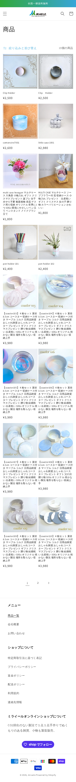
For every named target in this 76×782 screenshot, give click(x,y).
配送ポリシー (16, 684)
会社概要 (13, 624)
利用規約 (13, 693)
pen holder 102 (46, 263)
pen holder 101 (11, 263)
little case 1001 (46, 142)
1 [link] (27, 583)
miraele (32, 775)
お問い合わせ (16, 633)
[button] (5, 13)
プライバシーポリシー (22, 666)
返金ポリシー (16, 675)
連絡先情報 (15, 702)
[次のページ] (48, 583)
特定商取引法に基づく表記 (25, 658)
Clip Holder (9, 92)
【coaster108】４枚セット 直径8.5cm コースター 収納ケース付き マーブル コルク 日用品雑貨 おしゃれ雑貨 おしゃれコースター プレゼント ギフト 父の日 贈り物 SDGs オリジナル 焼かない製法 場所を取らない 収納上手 (55, 472)
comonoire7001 (11, 142)
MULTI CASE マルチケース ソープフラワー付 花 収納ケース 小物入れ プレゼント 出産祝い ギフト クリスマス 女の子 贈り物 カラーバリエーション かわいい (55, 200)
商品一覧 (13, 615)
